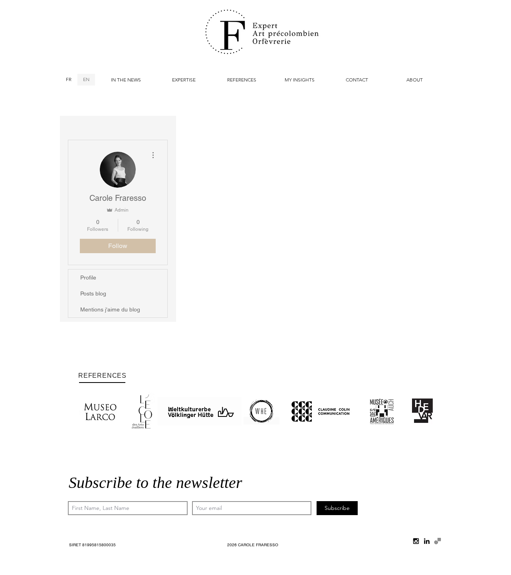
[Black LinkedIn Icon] (427, 541)
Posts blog (93, 293)
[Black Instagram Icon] (416, 541)
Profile (88, 277)
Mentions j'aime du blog (110, 309)
